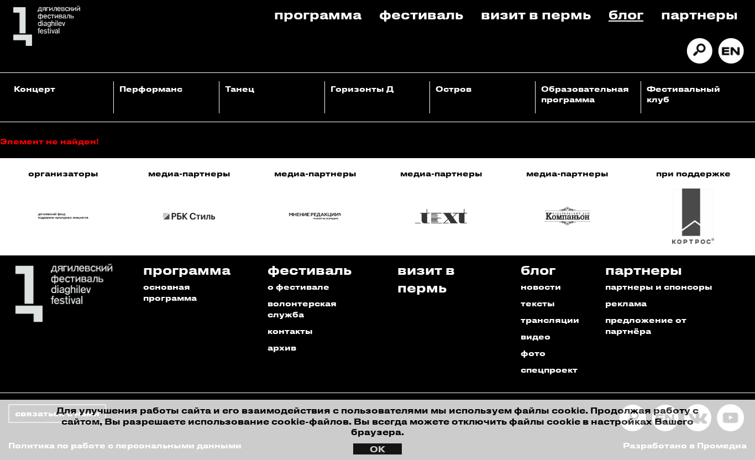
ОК (377, 449)
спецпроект (549, 369)
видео (535, 336)
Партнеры (699, 14)
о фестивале (298, 286)
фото (533, 353)
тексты (538, 303)
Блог (626, 14)
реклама (626, 303)
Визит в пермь (536, 14)
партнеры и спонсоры (658, 286)
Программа (317, 14)
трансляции (550, 320)
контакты (290, 331)
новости (541, 286)
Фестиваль (421, 14)
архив (282, 347)
